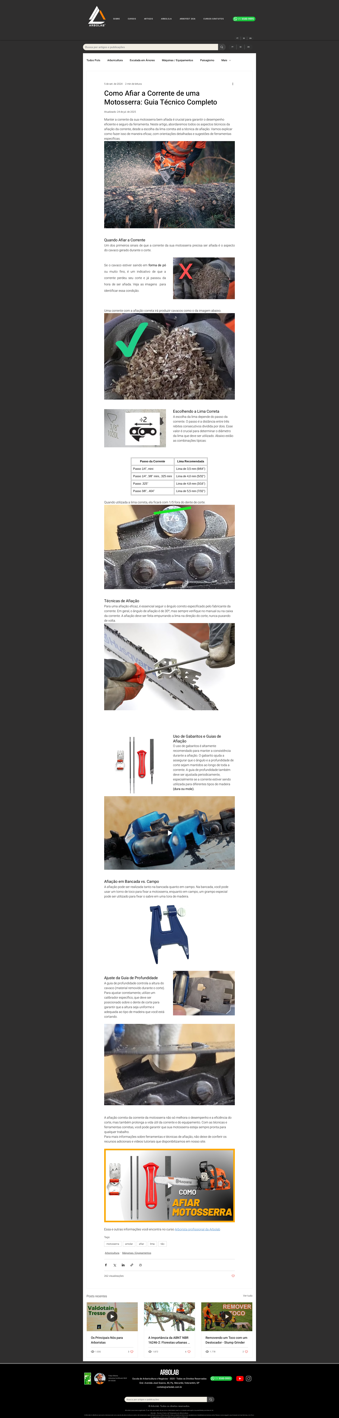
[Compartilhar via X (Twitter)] (114, 1265)
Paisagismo (207, 60)
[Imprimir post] (140, 1265)
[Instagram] (248, 1378)
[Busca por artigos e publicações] (221, 47)
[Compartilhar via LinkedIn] (123, 1265)
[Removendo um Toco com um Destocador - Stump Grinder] (226, 1316)
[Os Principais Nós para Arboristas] (112, 1316)
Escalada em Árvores (142, 60)
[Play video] (169, 833)
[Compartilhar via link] (131, 1265)
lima (152, 1244)
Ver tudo (247, 1296)
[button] (131, 19)
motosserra (112, 1244)
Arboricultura (115, 60)
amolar (129, 1244)
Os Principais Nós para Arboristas (107, 1340)
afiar (141, 1244)
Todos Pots (93, 60)
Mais (224, 60)
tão (162, 1244)
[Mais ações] (233, 84)
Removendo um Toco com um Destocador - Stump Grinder (226, 1340)
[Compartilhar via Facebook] (106, 1265)
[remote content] (169, 476)
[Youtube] (240, 1378)
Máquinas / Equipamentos (177, 60)
